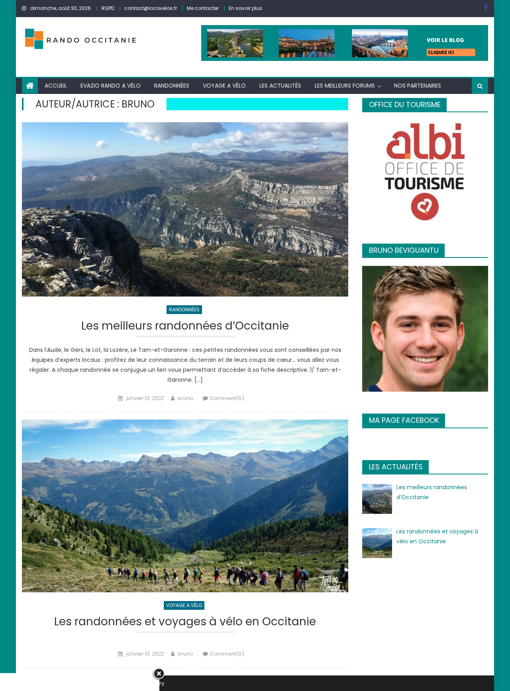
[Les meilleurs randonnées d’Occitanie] (185, 209)
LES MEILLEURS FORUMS (345, 86)
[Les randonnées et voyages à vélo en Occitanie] (185, 506)
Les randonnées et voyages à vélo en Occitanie (185, 622)
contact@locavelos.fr (150, 8)
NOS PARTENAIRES (417, 86)
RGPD (108, 8)
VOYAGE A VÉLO (224, 86)
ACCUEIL (56, 86)
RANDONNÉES (171, 86)
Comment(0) (227, 398)
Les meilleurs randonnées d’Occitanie (185, 326)
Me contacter (203, 8)
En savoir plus (245, 8)
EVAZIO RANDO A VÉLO (110, 86)
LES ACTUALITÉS (280, 86)
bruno (185, 398)
